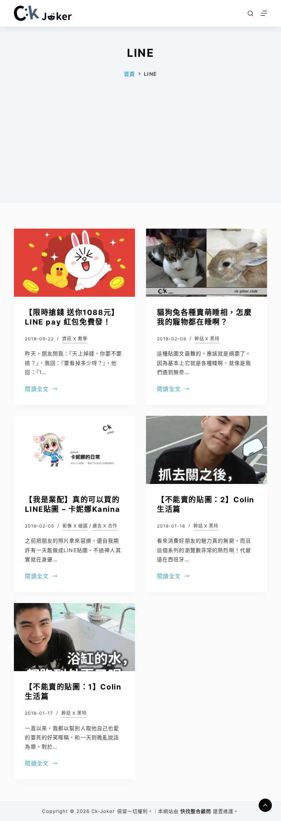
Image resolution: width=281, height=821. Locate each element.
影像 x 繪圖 (75, 526)
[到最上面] (265, 805)
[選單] (264, 13)
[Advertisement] (140, 151)
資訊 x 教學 (74, 338)
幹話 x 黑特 (207, 338)
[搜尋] (250, 13)
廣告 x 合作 (105, 526)
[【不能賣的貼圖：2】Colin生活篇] (206, 450)
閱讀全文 (37, 389)
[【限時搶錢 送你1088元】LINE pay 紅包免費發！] (74, 263)
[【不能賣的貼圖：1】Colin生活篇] (74, 637)
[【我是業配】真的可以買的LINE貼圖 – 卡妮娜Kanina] (74, 450)
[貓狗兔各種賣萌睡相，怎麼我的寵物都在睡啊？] (206, 263)
